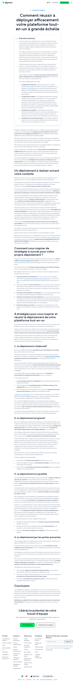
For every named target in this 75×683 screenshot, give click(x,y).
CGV (24, 679)
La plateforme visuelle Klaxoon (22, 394)
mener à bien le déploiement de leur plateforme (37, 278)
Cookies (55, 679)
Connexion (55, 2)
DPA (38, 679)
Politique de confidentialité (46, 679)
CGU (34, 679)
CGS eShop (28, 679)
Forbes (30, 425)
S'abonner (68, 641)
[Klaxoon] (7, 2)
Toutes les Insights (38, 10)
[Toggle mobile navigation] (71, 2)
